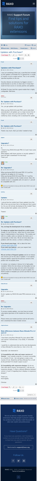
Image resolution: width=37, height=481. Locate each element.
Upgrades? (5, 143)
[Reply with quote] (31, 63)
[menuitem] (5, 45)
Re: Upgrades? (6, 168)
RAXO (7, 469)
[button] (23, 58)
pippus (2, 137)
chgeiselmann (4, 325)
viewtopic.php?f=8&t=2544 (9, 245)
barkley (3, 191)
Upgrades (4, 289)
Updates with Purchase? (12, 52)
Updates (4, 198)
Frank (2, 61)
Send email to (18, 447)
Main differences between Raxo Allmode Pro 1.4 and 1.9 (18, 332)
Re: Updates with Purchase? (11, 101)
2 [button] (20, 59)
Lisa (6, 162)
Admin (2, 95)
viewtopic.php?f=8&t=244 (8, 249)
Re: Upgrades (6, 306)
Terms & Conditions (18, 471)
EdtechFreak (4, 283)
